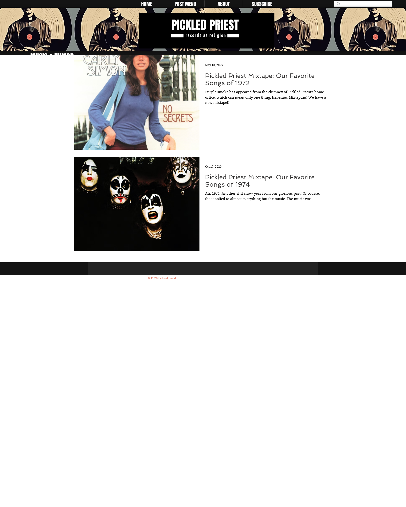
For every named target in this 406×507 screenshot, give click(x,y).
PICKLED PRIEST (205, 25)
